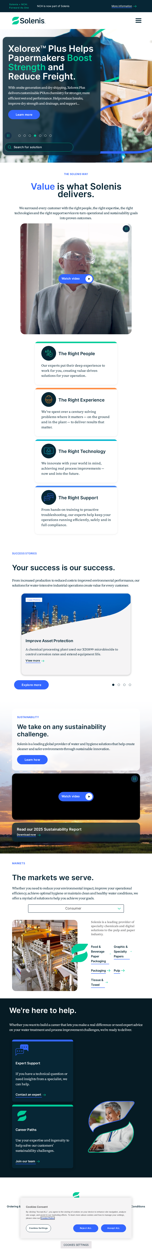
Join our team (26, 1161)
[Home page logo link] (76, 1196)
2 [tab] (25, 136)
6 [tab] (45, 136)
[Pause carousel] (8, 135)
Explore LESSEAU (29, 114)
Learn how (32, 760)
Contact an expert (29, 1094)
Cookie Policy (47, 1218)
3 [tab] (30, 136)
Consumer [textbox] (73, 908)
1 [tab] (19, 136)
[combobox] (76, 908)
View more (33, 660)
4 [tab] (35, 136)
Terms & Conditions (132, 1206)
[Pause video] (126, 228)
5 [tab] (40, 136)
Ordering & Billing (18, 1206)
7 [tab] (50, 136)
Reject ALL (86, 1228)
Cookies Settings (76, 1244)
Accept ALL (113, 1228)
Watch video (71, 278)
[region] (76, 1218)
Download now (26, 834)
